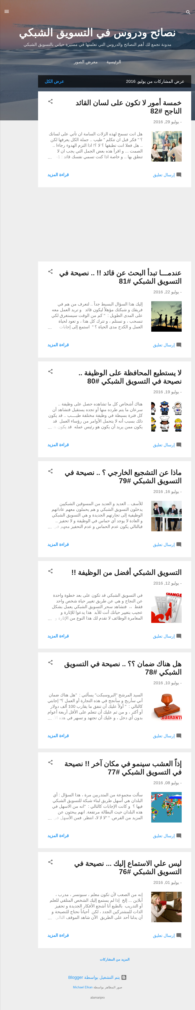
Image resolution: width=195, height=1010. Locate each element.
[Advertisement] (19, 146)
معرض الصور (86, 61)
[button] (50, 102)
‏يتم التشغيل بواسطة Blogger (94, 977)
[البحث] (188, 13)
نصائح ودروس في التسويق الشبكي (97, 32)
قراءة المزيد (58, 174)
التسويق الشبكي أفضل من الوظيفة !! (126, 572)
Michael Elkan (83, 987)
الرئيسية (114, 61)
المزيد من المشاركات (115, 959)
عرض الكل (54, 81)
